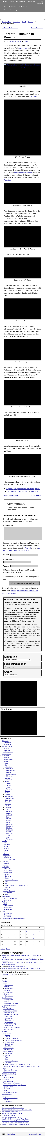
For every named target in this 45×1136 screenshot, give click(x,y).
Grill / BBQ (5, 867)
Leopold (6, 863)
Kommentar (8, 526)
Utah (8, 837)
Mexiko (7, 794)
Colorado (9, 815)
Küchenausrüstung (9, 1005)
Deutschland (9, 768)
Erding (8, 772)
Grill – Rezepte (8, 1051)
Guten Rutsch (37, 28)
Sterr (5, 852)
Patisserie (6, 750)
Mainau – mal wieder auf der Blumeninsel (15, 1124)
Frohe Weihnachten (10, 28)
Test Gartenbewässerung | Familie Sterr (15, 968)
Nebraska (9, 830)
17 (33, 938)
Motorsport (7, 915)
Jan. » (8, 949)
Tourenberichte (8, 1016)
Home (5, 1)
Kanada (30, 22)
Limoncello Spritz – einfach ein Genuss (15, 1123)
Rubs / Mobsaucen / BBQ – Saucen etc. (18, 1064)
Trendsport (7, 917)
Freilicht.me (7, 857)
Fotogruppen (6, 856)
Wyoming (9, 839)
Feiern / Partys (8, 759)
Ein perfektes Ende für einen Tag (13, 1108)
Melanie (6, 848)
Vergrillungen (7, 1049)
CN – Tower (34, 96)
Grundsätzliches (8, 1009)
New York (9, 833)
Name (6, 555)
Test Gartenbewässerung (16, 966)
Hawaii (8, 820)
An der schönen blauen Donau (12, 1113)
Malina (5, 846)
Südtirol (8, 785)
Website (6, 566)
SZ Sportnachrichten (10, 1092)
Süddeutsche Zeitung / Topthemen (14, 1085)
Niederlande (9, 796)
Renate (5, 865)
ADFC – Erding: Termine (11, 1027)
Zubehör (8, 1046)
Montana (9, 828)
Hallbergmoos (11, 774)
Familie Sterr (6, 22)
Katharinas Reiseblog (10, 10)
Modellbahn (7, 744)
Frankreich (8, 780)
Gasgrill (7, 1037)
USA (6, 809)
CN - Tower (11, 491)
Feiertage (6, 761)
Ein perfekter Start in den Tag (11, 1111)
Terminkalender (8, 1077)
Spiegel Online (8, 1087)
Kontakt (5, 1099)
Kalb (6, 881)
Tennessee (10, 835)
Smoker (6, 889)
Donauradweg (8, 905)
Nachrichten (13, 7)
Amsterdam (10, 798)
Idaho (8, 822)
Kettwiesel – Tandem (10, 1011)
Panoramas (6, 896)
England (7, 778)
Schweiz (7, 802)
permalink (34, 491)
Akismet (28, 548)
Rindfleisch (8, 1053)
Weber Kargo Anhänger (11, 1014)
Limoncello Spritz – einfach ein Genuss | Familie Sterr (19, 959)
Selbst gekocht (8, 752)
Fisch (6, 878)
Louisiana (9, 826)
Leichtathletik (7, 913)
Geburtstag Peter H (8, 975)
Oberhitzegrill (7, 872)
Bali (6, 765)
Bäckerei (6, 748)
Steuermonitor (8, 1081)
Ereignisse (16, 22)
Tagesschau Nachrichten (11, 1083)
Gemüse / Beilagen (11, 880)
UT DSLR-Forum (9, 859)
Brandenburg (10, 770)
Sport (4, 911)
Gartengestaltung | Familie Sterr (12, 963)
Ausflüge (6, 757)
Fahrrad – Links (8, 1029)
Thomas (6, 854)
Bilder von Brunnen (9, 1072)
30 (27, 944)
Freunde (5, 861)
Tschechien (8, 807)
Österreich (8, 800)
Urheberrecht (7, 1101)
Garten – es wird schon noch (11, 1117)
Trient (8, 787)
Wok (6, 894)
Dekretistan (7, 742)
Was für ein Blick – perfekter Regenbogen (16, 1119)
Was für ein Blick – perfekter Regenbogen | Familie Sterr (20, 955)
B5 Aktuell (6, 1088)
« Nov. (3, 949)
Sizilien (8, 783)
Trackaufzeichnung (9, 1024)
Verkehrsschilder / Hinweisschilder (13, 918)
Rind (6, 883)
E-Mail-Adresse (9, 559)
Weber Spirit (7, 892)
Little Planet (7, 900)
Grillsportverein (8, 1048)
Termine (4, 1075)
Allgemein (10, 489)
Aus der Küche (21, 1)
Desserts (8, 876)
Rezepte (6, 874)
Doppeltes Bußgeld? (8, 1115)
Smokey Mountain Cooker (13, 1040)
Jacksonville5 (7, 870)
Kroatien (7, 793)
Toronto (24, 491)
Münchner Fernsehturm (23, 172)
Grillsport (5, 1031)
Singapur (8, 804)
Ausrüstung (7, 1033)
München (9, 776)
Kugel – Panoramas (10, 898)
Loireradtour (7, 907)
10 (33, 934)
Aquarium (7, 180)
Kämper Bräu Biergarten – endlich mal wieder (17, 1110)
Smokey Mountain (9, 891)
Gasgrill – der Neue (11, 1038)
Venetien (9, 789)
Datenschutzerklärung (10, 1098)
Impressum (22, 10)
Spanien (7, 805)
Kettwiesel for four (9, 1012)
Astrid (5, 843)
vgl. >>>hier (23, 48)
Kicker (5, 1090)
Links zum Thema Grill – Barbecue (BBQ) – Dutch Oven (21, 1066)
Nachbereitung (8, 1025)
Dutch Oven (7, 868)
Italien (7, 781)
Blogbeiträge (9, 985)
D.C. (7, 817)
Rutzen (5, 850)
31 (33, 944)
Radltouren (31, 1)
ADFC (5, 904)
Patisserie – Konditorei (10, 1003)
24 (33, 941)
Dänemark (8, 767)
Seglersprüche (23, 7)
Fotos (4, 7)
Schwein (7, 887)
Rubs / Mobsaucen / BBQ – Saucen (16, 885)
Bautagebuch (6, 754)
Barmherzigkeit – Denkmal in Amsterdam (15, 1121)
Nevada (9, 831)
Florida (8, 818)
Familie (11, 1)
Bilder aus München (10, 1070)
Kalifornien (9, 824)
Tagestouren (7, 909)
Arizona (8, 813)
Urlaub (24, 22)
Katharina (6, 844)
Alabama (9, 811)
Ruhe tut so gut (36, 968)
